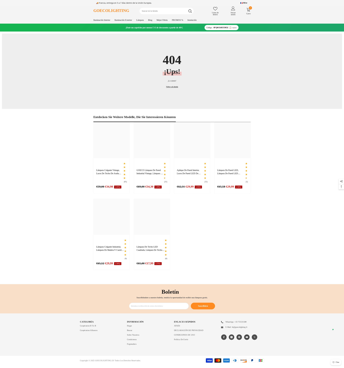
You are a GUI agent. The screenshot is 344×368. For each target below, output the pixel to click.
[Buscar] (166, 11)
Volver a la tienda (172, 87)
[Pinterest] (239, 337)
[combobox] (163, 11)
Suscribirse (203, 306)
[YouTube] (247, 337)
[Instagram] (231, 337)
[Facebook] (224, 337)
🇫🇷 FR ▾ (243, 3)
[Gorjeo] (254, 337)
